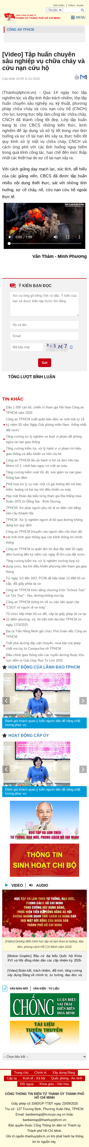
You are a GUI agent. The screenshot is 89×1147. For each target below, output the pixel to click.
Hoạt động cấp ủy (28, 735)
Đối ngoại (27, 1084)
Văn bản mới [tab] (19, 988)
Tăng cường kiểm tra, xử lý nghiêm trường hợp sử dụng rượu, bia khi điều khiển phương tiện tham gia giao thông (46, 566)
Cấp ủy (12, 1078)
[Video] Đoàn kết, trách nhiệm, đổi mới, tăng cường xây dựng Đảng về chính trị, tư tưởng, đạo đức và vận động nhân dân (44, 973)
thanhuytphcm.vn (37, 1136)
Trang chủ (21, 1072)
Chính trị (40, 1072)
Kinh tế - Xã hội (34, 1078)
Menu (80, 17)
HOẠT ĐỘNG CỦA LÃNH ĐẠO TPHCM (44, 667)
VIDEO (17, 885)
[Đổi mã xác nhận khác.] (71, 347)
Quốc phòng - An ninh (66, 1078)
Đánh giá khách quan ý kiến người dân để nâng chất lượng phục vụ (42, 723)
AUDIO (42, 885)
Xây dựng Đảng (63, 1072)
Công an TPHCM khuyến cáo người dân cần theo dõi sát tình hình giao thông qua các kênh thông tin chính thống (44, 537)
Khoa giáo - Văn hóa (54, 1084)
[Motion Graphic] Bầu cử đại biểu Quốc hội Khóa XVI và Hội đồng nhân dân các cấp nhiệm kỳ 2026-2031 (44, 958)
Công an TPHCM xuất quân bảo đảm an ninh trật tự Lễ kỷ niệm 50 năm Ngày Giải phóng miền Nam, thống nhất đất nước (46, 424)
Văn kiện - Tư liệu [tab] (46, 988)
